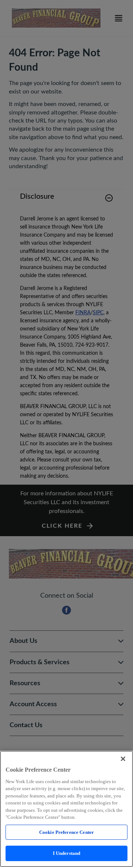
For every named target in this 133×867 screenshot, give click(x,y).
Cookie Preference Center (66, 832)
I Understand (67, 853)
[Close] (123, 759)
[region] (66, 809)
